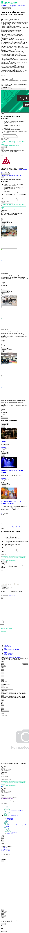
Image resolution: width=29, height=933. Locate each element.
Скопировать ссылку (5, 87)
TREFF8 (4, 441)
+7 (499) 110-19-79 (5, 847)
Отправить (3, 147)
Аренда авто (10, 833)
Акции (18, 5)
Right (5, 803)
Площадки (3, 447)
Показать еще (4, 417)
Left (2, 803)
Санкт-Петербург (8, 654)
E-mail (2, 136)
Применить (25, 664)
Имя (2, 135)
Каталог (5, 5)
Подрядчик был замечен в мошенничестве (16, 131)
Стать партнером (12, 5)
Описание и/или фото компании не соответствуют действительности (13, 124)
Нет (5, 665)
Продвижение (8, 6)
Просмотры (4, 222)
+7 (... (2, 513)
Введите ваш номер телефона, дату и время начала (13, 763)
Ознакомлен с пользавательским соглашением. (14, 141)
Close (2, 113)
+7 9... (2, 172)
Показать (6, 172)
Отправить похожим (7, 787)
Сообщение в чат (5, 173)
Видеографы (10, 818)
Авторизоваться (4, 710)
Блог (2, 5)
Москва (5, 652)
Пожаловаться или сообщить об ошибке (11, 175)
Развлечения (10, 819)
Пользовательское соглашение (11, 649)
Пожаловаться (22, 88)
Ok (1, 155)
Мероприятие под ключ (7, 798)
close (2, 931)
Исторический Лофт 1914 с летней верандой (11, 502)
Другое (7, 132)
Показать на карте (22, 169)
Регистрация (7, 645)
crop (6, 931)
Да (1, 665)
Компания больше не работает (12, 129)
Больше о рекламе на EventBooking (9, 88)
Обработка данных (8, 653)
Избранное (15, 6)
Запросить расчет (7, 8)
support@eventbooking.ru (15, 657)
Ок (1, 674)
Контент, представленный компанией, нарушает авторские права (14, 122)
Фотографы (9, 816)
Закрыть (3, 859)
